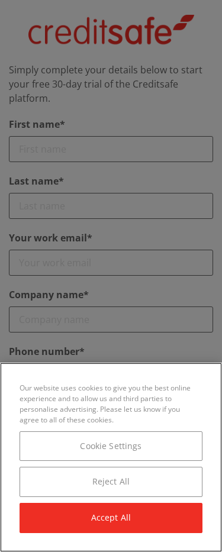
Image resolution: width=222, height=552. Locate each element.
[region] (111, 457)
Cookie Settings (110, 445)
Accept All (111, 517)
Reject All (111, 481)
